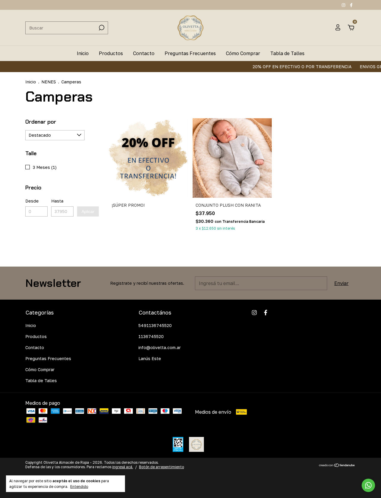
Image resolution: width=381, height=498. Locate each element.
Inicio (83, 53)
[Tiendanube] (337, 466)
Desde (32, 200)
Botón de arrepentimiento (161, 467)
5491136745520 (155, 325)
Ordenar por (40, 121)
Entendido (79, 486)
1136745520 (151, 336)
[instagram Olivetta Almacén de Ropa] (344, 4)
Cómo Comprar (243, 53)
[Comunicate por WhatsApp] (368, 485)
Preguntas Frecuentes (190, 53)
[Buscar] (101, 28)
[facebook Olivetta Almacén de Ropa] (351, 4)
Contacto (143, 53)
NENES (48, 81)
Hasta (57, 200)
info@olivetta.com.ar (159, 347)
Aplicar (88, 211)
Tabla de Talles (287, 53)
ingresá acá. (122, 467)
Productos (111, 53)
